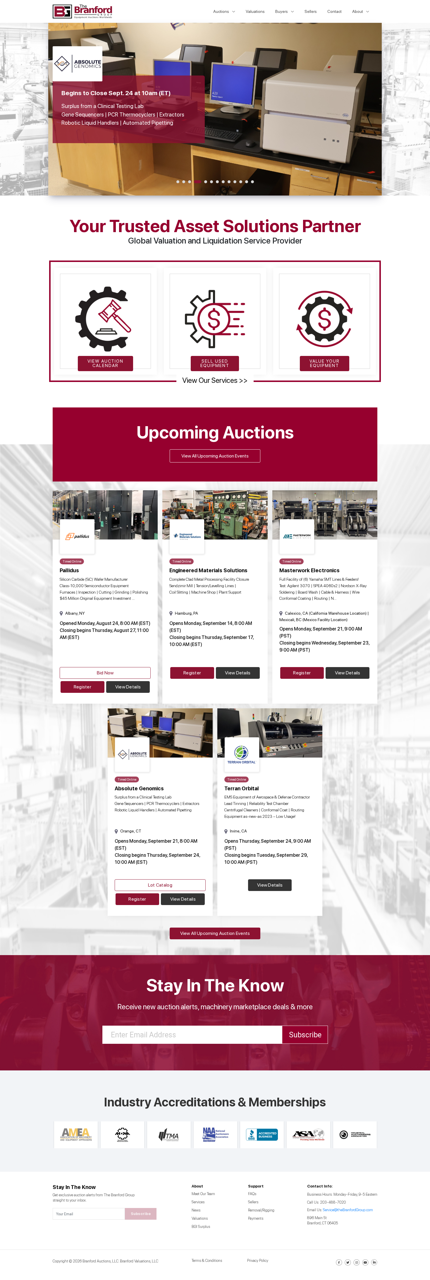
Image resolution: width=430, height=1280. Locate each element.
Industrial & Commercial (167, 649)
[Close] (300, 563)
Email (137, 597)
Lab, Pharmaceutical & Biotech (174, 658)
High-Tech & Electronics (167, 641)
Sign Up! (215, 704)
